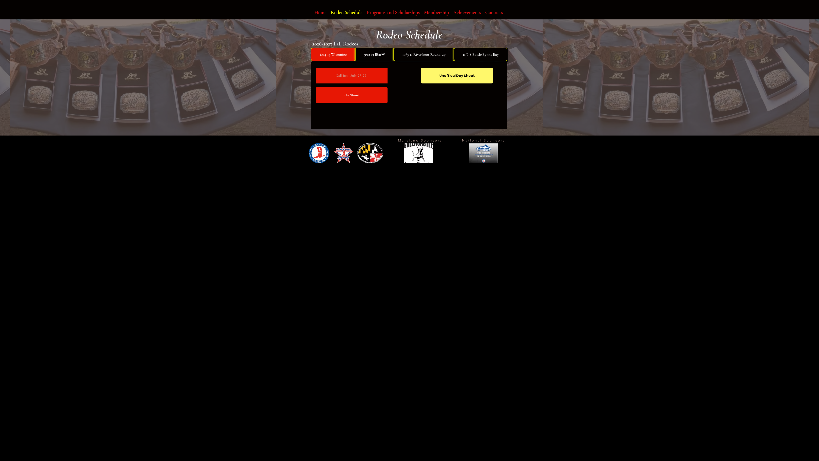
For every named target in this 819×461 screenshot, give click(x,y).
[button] (418, 153)
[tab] (333, 54)
